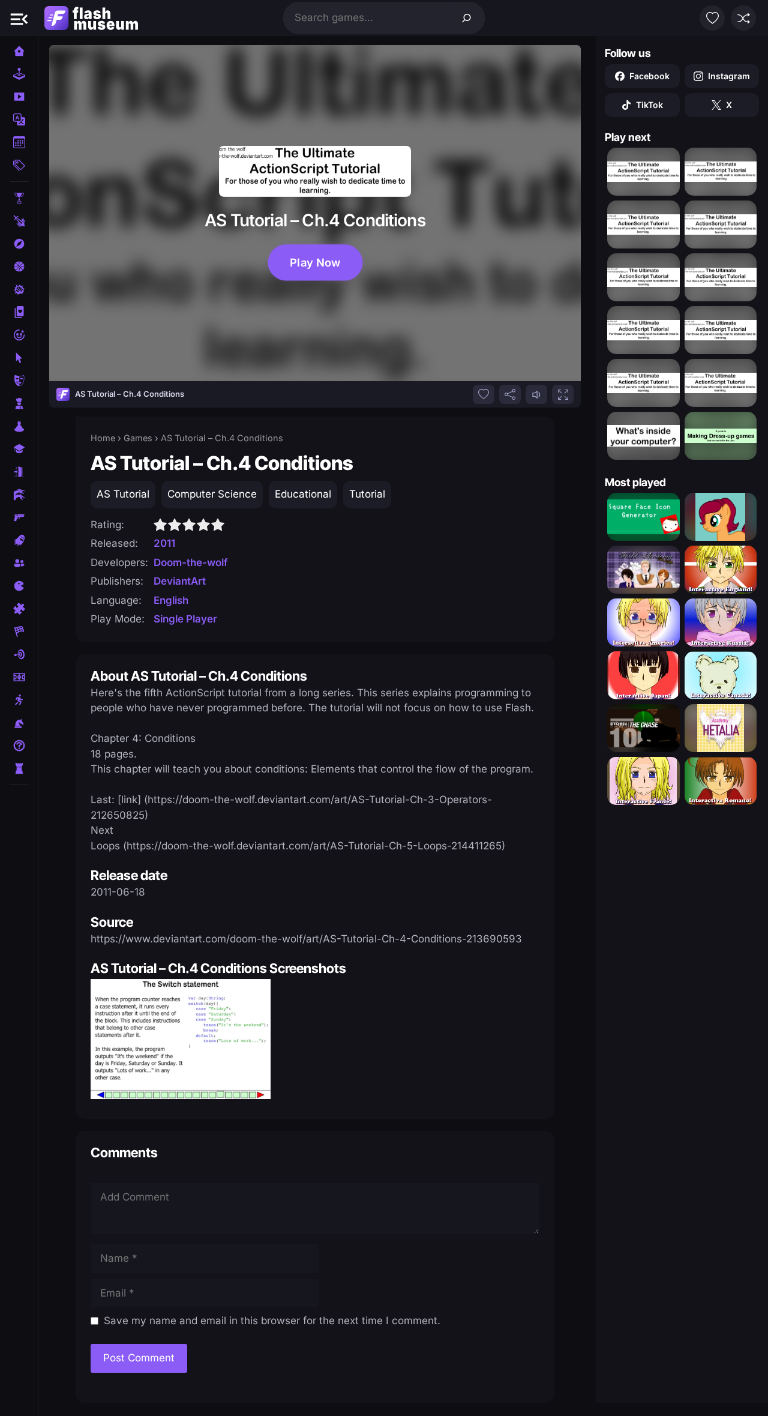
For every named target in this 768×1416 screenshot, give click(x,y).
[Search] (467, 18)
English (171, 600)
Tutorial (367, 494)
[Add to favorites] (483, 394)
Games (138, 438)
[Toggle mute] (536, 394)
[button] (19, 18)
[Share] (510, 394)
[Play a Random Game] (743, 18)
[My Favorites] (712, 18)
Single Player (185, 619)
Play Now (315, 262)
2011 (164, 543)
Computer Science (212, 494)
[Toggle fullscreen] (563, 394)
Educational (303, 494)
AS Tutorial (123, 494)
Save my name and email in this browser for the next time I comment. (272, 1321)
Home (103, 438)
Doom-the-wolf (191, 562)
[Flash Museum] (91, 18)
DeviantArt (180, 581)
